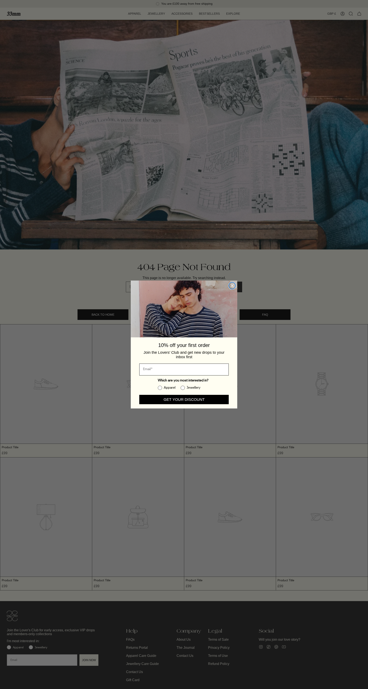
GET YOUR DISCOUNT (184, 399)
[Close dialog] (232, 285)
